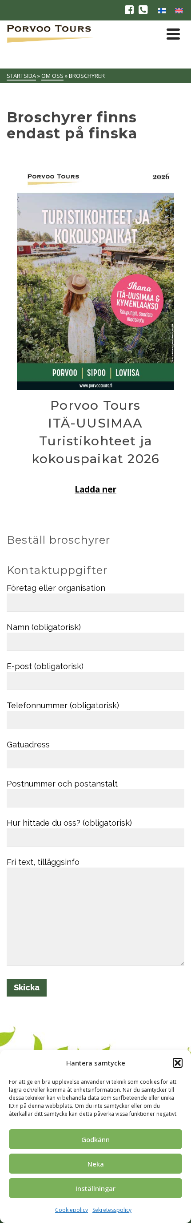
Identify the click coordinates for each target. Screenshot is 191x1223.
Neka (96, 1163)
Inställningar (95, 1188)
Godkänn (95, 1139)
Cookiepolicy (71, 1210)
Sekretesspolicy (111, 1210)
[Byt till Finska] (162, 10)
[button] (177, 1062)
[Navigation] (173, 33)
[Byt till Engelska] (179, 10)
